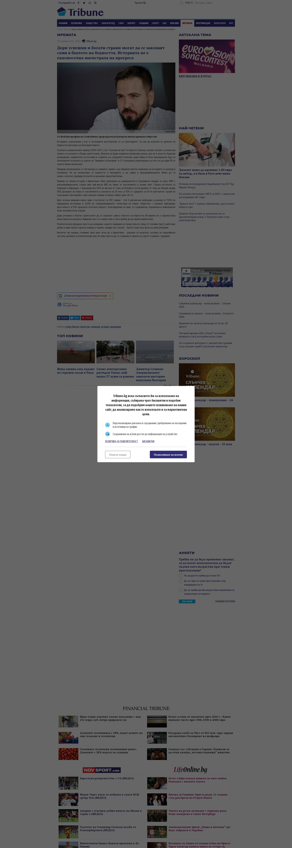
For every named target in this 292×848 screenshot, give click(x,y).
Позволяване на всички (168, 454)
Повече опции (117, 454)
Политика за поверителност (121, 441)
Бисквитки (148, 441)
